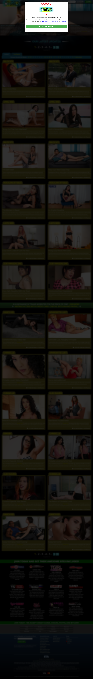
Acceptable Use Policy (53, 21)
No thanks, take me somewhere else (46, 29)
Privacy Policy (63, 21)
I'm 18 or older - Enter (46, 26)
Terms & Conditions (45, 21)
